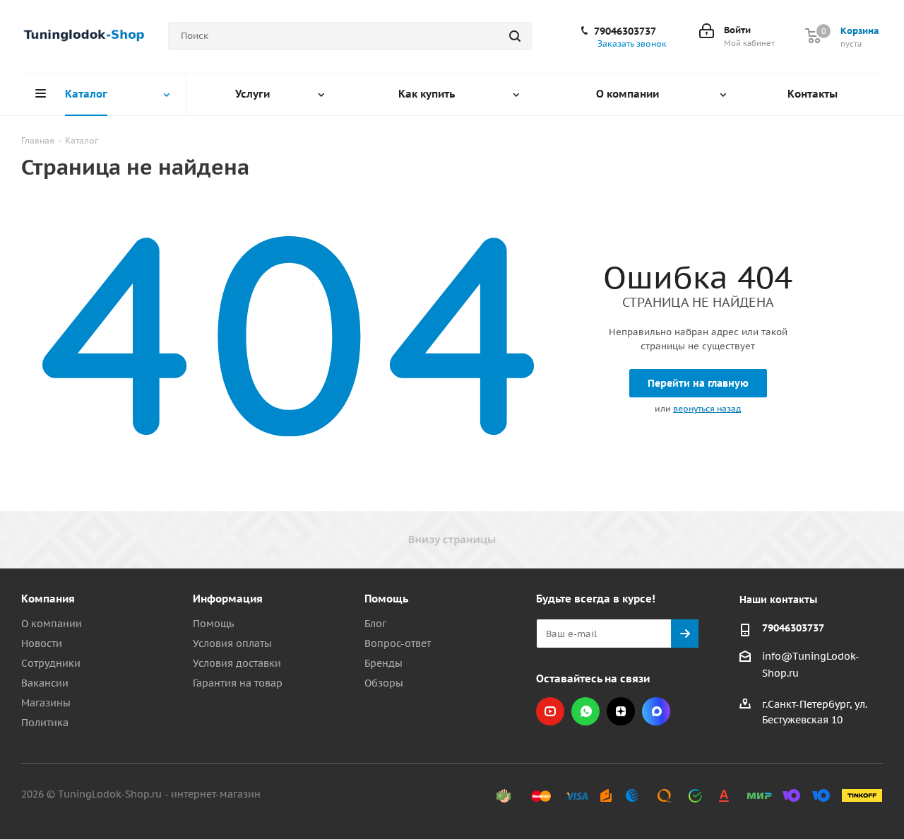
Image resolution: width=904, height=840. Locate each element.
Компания (48, 598)
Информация (228, 598)
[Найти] (515, 36)
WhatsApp (585, 711)
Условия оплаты (232, 643)
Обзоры (383, 683)
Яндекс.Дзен (621, 711)
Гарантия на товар (237, 683)
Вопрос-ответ (397, 643)
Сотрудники (51, 663)
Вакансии (45, 683)
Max (656, 711)
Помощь (213, 623)
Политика (45, 722)
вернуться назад (707, 408)
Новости (41, 643)
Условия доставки (237, 663)
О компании (51, 623)
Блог (375, 623)
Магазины (46, 702)
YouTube (550, 711)
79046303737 (625, 31)
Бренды (383, 663)
